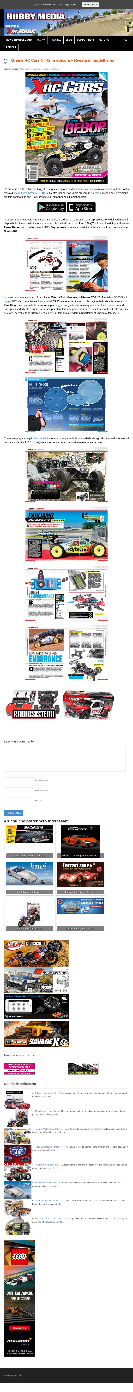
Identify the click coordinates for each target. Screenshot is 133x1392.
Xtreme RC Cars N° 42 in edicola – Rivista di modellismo (62, 60)
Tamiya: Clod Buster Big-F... (48, 1165)
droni (37, 69)
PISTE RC (104, 40)
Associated (45, 301)
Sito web (38, 801)
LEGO (69, 40)
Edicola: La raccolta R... (46, 1093)
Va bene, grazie (90, 4)
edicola (91, 189)
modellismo (20, 193)
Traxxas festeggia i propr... (47, 1147)
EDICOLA (11, 47)
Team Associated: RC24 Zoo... (49, 1200)
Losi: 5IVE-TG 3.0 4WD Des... (49, 1218)
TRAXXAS (55, 40)
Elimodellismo (47, 69)
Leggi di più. (70, 4)
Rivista (57, 69)
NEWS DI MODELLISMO (19, 40)
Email (41, 790)
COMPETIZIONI (85, 40)
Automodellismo (27, 69)
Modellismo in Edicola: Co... (48, 1182)
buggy (7, 301)
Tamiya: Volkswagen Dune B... (49, 1129)
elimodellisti (39, 438)
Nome (42, 780)
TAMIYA (40, 40)
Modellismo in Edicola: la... (48, 1111)
